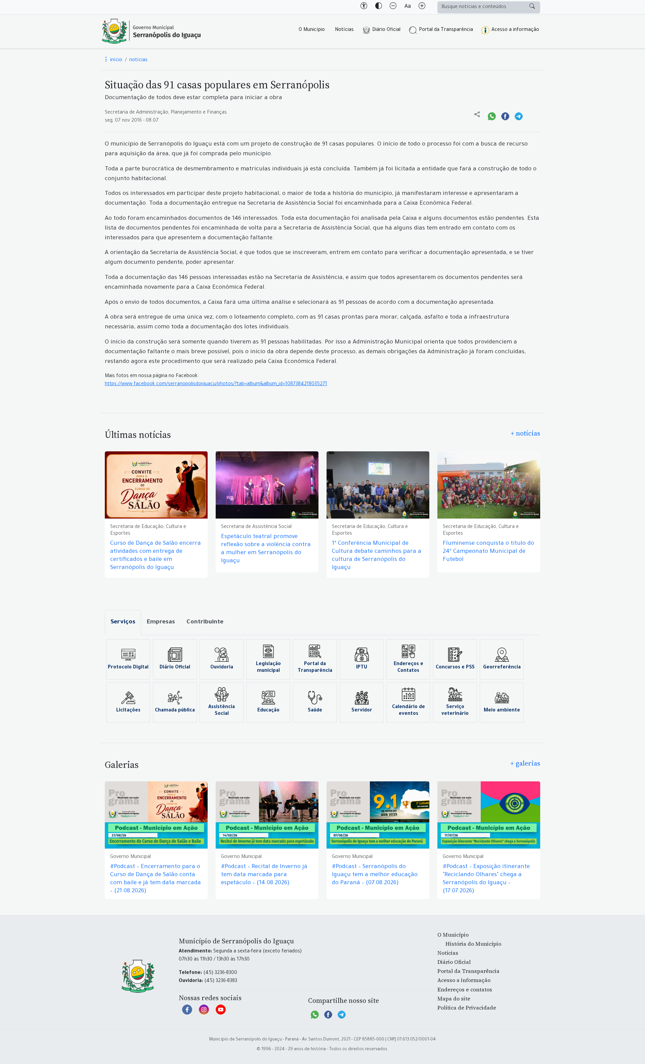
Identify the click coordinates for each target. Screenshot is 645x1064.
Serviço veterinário (455, 711)
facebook (187, 1013)
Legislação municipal (268, 668)
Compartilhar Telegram (518, 115)
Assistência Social (221, 711)
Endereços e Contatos (408, 668)
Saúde (315, 710)
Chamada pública (175, 710)
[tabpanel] (322, 681)
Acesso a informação (515, 30)
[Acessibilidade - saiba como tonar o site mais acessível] (363, 7)
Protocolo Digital (128, 667)
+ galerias (525, 763)
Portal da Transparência (446, 30)
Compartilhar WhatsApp (492, 115)
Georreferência (502, 667)
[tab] (123, 622)
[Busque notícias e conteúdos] (532, 7)
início (115, 60)
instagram (204, 1013)
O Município (312, 30)
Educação (268, 710)
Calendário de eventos (408, 711)
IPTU (361, 667)
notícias (138, 60)
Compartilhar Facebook (505, 115)
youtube (220, 1013)
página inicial (151, 31)
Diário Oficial (386, 30)
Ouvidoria (221, 667)
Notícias (344, 30)
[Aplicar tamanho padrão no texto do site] (407, 7)
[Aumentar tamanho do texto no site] (422, 7)
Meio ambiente (502, 710)
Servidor (361, 710)
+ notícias (525, 433)
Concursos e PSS (455, 667)
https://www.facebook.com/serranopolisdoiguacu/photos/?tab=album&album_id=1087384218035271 (216, 384)
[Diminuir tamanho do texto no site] (393, 7)
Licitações (128, 710)
